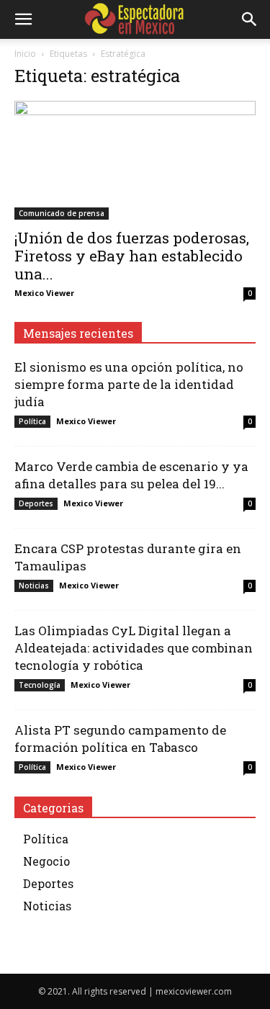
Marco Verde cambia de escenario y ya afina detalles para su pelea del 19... (131, 475)
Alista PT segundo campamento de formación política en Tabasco (120, 738)
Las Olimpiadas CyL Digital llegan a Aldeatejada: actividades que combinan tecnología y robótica (133, 647)
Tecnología (39, 685)
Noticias (34, 585)
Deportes (36, 503)
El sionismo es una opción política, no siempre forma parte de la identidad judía (128, 384)
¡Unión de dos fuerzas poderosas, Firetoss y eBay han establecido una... (131, 256)
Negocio (46, 861)
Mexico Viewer (44, 292)
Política (32, 421)
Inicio (25, 54)
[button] (23, 19)
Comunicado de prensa (61, 213)
